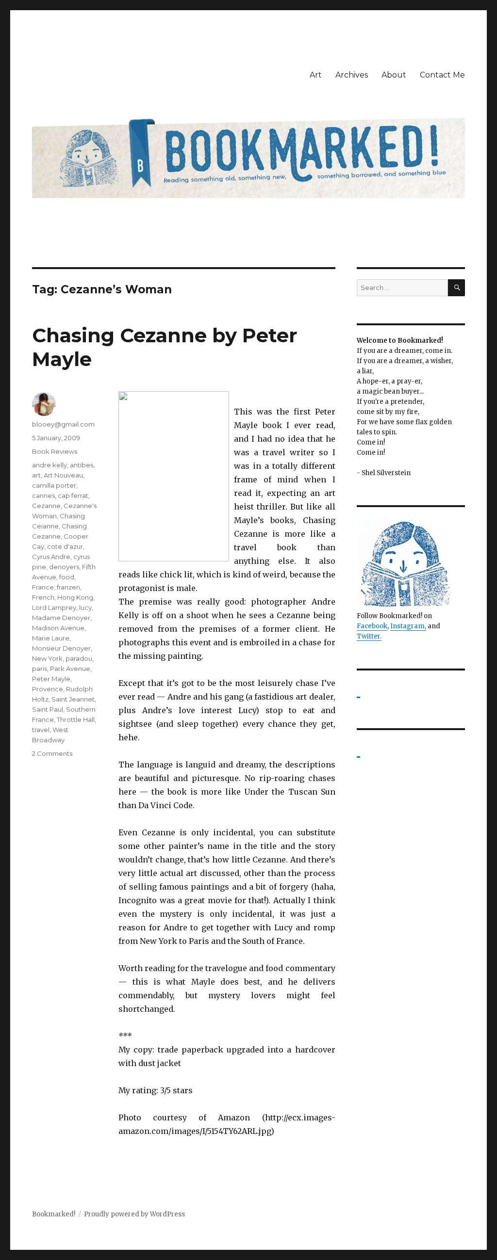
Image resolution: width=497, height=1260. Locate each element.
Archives (351, 75)
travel (41, 730)
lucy (85, 607)
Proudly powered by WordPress (134, 1214)
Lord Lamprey (54, 607)
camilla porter (54, 485)
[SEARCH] (456, 287)
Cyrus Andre (51, 556)
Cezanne (46, 506)
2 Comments (52, 753)
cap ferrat (73, 495)
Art (316, 75)
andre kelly (49, 465)
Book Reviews (54, 451)
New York (47, 658)
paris (39, 668)
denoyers (64, 567)
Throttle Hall (76, 719)
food (66, 577)
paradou (79, 658)
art (36, 475)
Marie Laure (50, 638)
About (393, 75)
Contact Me (442, 75)
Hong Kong (75, 597)
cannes (43, 495)
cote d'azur (65, 546)
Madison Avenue (58, 628)
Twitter (368, 636)
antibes (81, 465)
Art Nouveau (63, 475)
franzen (68, 587)
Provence (47, 689)
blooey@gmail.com (63, 424)
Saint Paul (47, 709)
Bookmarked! (53, 1214)
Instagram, (408, 626)
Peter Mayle (51, 679)
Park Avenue (70, 668)
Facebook (372, 626)
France (43, 587)
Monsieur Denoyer (61, 648)
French (43, 597)
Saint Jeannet (73, 699)
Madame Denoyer (61, 618)
